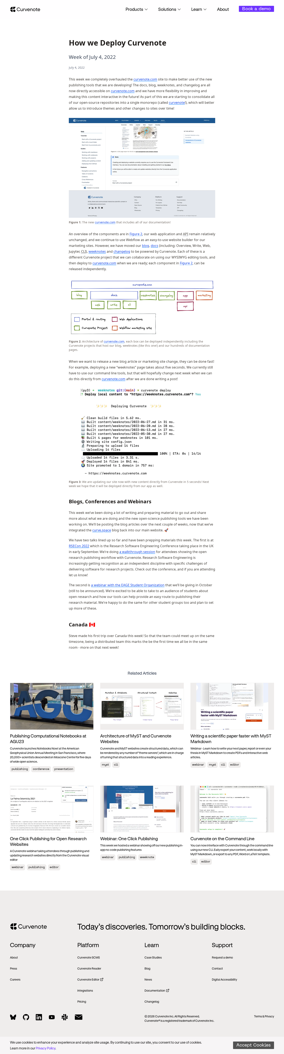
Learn (196, 9)
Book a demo (256, 9)
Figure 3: (75, 482)
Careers (15, 979)
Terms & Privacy (264, 1016)
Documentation (154, 990)
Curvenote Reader (89, 968)
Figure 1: (75, 222)
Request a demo (222, 957)
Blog (147, 968)
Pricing (81, 1001)
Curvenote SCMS (88, 957)
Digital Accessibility (224, 979)
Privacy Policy (45, 1048)
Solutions (167, 9)
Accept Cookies (253, 1045)
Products (134, 9)
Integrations (85, 990)
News (148, 979)
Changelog (151, 1001)
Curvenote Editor (88, 979)
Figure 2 (136, 234)
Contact (217, 968)
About (223, 9)
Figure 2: (75, 341)
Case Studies (153, 957)
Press (13, 968)
